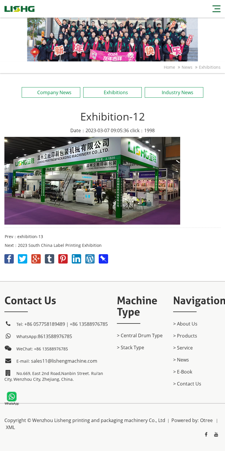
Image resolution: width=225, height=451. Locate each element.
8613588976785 (55, 336)
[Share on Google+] (36, 257)
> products (185, 336)
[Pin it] (63, 257)
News (187, 67)
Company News (54, 92)
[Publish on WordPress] (90, 257)
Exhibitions (210, 67)
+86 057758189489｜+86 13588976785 (66, 324)
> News (181, 360)
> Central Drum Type (140, 335)
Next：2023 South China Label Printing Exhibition (53, 245)
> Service (183, 348)
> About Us (185, 324)
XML (10, 427)
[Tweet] (23, 257)
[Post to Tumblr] (50, 257)
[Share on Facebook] (9, 257)
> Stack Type (130, 347)
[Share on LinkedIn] (77, 257)
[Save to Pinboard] (103, 257)
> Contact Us (187, 384)
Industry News (177, 92)
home (169, 67)
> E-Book (182, 372)
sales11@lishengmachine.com (64, 361)
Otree (206, 420)
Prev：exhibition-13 (24, 236)
